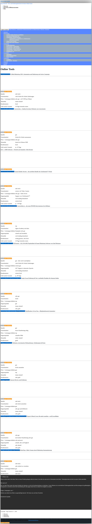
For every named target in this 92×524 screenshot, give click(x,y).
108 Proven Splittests (14, 40)
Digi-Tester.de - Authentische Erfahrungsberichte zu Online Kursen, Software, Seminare (29, 29)
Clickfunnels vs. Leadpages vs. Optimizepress (19, 38)
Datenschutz (6, 516)
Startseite (6, 32)
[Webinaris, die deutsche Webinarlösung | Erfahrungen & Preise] (6, 356)
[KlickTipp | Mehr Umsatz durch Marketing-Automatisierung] (6, 455)
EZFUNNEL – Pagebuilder (12, 46)
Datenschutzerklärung (33, 520)
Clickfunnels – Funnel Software (13, 49)
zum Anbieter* (8, 91)
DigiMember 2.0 (10, 51)
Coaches (5, 63)
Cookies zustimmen (5, 522)
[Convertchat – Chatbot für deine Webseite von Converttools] (6, 126)
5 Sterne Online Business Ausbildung (14, 34)
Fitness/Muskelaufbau (11, 55)
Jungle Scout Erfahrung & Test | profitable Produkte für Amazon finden (40, 278)
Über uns (5, 514)
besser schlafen (9, 56)
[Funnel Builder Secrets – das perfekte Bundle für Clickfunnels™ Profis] (6, 180)
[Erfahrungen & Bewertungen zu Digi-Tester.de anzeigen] (8, 509)
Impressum (5, 515)
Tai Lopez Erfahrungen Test (12, 36)
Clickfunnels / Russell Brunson (13, 37)
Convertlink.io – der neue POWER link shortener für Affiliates (33, 206)
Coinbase (8, 59)
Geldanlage (6, 58)
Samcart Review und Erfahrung (18, 380)
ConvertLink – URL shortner (13, 47)
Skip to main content (5, 1)
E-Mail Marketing (10, 45)
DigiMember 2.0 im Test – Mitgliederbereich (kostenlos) (40, 311)
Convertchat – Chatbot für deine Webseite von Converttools (29, 109)
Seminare (6, 62)
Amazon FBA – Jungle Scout (13, 50)
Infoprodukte (6, 33)
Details (2, 91)
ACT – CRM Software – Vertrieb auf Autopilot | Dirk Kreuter (17, 149)
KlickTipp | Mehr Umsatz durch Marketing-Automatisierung (36, 450)
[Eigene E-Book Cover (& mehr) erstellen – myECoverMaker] (6, 427)
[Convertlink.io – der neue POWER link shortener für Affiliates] (6, 217)
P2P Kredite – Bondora (11, 60)
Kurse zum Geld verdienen (12, 42)
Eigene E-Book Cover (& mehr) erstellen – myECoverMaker (43, 416)
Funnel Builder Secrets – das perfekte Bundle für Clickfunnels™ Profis (33, 171)
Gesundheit (6, 53)
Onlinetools (6, 43)
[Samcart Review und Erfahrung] (6, 393)
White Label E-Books (11, 41)
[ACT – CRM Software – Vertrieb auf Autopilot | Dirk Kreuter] (6, 163)
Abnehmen (9, 54)
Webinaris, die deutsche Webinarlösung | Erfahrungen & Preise (28, 343)
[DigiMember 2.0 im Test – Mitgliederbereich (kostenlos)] (6, 319)
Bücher (5, 64)
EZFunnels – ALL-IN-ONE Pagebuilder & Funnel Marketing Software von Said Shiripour (37, 243)
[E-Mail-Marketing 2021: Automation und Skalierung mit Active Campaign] (6, 85)
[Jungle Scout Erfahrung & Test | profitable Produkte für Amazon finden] (6, 288)
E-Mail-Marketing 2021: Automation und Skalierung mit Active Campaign (30, 74)
